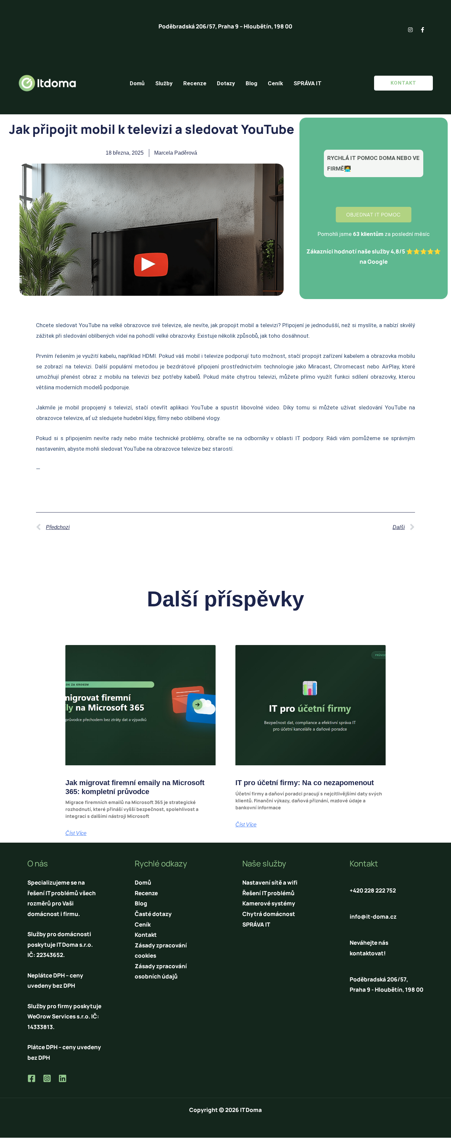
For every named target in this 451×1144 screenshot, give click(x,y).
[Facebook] (31, 1078)
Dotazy (226, 83)
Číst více (76, 833)
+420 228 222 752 (373, 890)
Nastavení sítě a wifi (269, 882)
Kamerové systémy (268, 903)
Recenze (194, 83)
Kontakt (146, 934)
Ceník (275, 83)
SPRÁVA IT (308, 83)
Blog (251, 83)
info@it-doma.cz (373, 916)
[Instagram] (47, 1078)
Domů (137, 83)
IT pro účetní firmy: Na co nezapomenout (304, 783)
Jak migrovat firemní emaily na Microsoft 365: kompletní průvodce (134, 787)
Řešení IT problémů (268, 893)
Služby (164, 83)
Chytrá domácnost (268, 914)
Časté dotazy (153, 914)
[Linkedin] (62, 1078)
